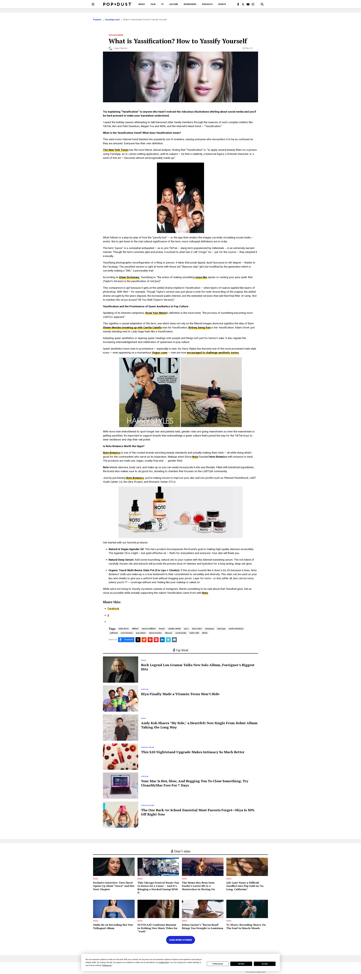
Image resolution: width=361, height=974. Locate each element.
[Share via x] (138, 639)
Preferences (218, 964)
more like (201, 277)
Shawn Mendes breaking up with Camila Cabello (132, 327)
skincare (168, 633)
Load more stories (180, 939)
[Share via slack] (168, 639)
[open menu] (93, 4)
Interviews (190, 4)
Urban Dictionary (129, 277)
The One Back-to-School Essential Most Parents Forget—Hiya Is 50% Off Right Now (197, 812)
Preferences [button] (107, 965)
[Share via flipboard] (156, 639)
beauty (162, 629)
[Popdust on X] (243, 4)
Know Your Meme (156, 312)
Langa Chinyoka (120, 48)
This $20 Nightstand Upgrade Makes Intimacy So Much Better (193, 752)
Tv (162, 4)
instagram (209, 629)
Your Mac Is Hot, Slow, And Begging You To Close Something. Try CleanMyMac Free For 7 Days (194, 783)
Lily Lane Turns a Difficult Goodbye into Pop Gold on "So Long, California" (244, 886)
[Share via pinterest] (150, 639)
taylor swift (194, 633)
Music (141, 4)
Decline (241, 964)
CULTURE (173, 4)
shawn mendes (155, 633)
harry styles (197, 629)
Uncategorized (112, 19)
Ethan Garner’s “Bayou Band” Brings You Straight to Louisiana (202, 926)
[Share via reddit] (144, 639)
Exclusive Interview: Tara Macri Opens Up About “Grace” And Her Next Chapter (113, 886)
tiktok (204, 633)
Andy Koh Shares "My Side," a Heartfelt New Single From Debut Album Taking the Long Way (199, 725)
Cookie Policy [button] (164, 962)
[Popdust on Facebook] (238, 4)
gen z (186, 629)
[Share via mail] (174, 639)
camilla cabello (174, 629)
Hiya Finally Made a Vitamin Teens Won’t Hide (180, 694)
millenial (114, 633)
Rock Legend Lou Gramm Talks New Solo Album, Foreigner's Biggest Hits (197, 667)
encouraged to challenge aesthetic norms (213, 352)
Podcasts (207, 4)
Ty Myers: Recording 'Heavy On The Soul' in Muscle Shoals (246, 926)
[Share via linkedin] (162, 639)
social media (180, 633)
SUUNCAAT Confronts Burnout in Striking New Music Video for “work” (157, 928)
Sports (222, 4)
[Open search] (262, 4)
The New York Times (115, 149)
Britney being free (199, 327)
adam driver (123, 629)
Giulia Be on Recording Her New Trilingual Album (113, 926)
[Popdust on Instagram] (253, 4)
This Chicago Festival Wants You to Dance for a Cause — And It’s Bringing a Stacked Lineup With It (158, 887)
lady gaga (221, 629)
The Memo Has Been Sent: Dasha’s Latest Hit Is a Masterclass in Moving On (198, 886)
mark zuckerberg (236, 629)
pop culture (141, 633)
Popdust (97, 19)
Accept (265, 964)
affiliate (135, 629)
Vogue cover (160, 352)
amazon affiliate (149, 629)
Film (153, 4)
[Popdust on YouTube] (248, 4)
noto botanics (127, 633)
